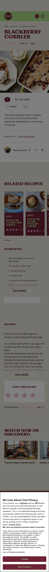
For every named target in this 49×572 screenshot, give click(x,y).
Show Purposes (24, 567)
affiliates (24, 503)
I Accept (24, 559)
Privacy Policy (15, 525)
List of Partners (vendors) (13, 552)
